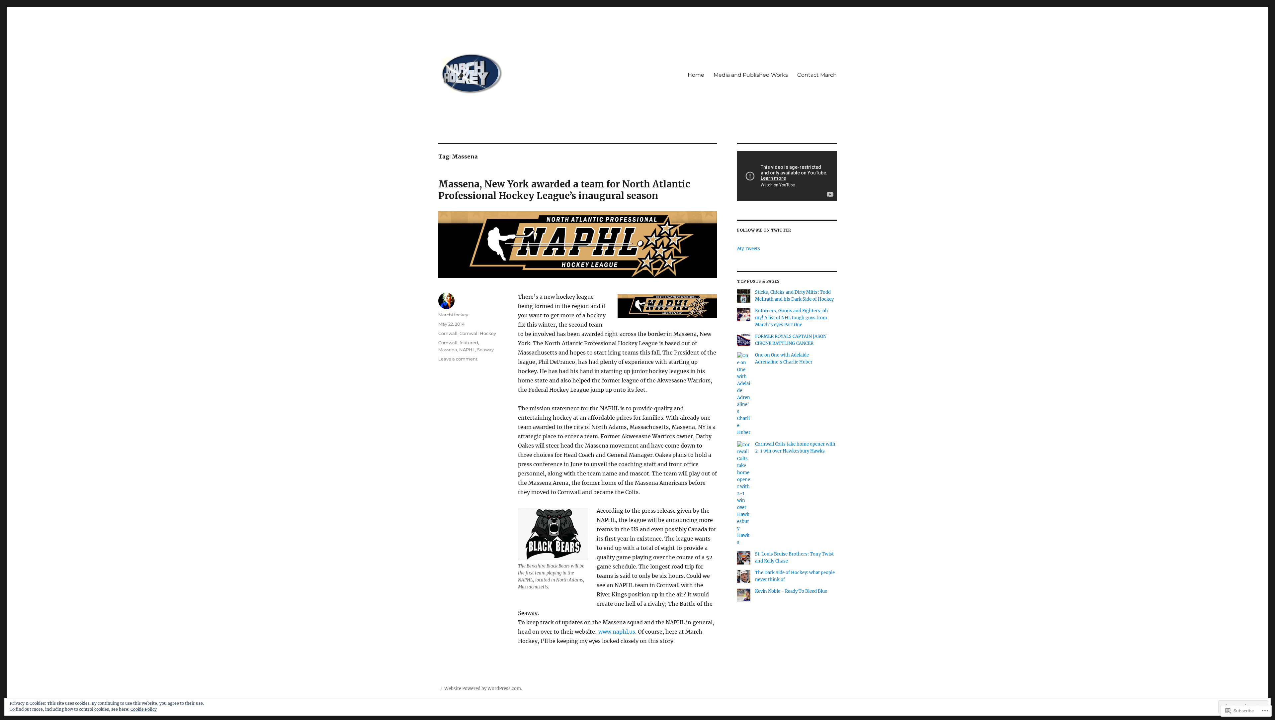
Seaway (485, 349)
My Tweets (748, 249)
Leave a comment (457, 358)
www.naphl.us (616, 631)
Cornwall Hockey (478, 333)
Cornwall (448, 333)
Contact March (817, 75)
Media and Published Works (751, 75)
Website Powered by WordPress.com (482, 688)
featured (469, 342)
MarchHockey (453, 314)
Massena (447, 349)
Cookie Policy (143, 709)
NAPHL (467, 349)
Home (696, 75)
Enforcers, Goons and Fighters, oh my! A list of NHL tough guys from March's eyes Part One (791, 318)
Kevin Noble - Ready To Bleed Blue (791, 591)
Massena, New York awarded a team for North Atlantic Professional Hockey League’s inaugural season (564, 189)
